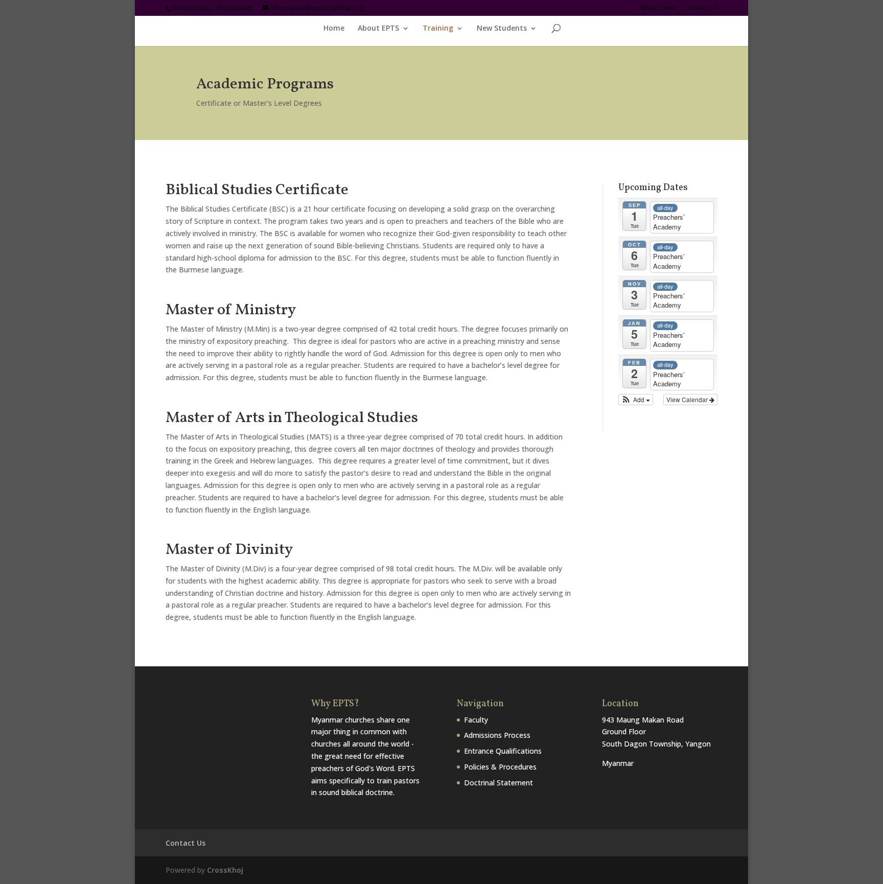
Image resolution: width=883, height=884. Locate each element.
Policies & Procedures (500, 767)
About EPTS (378, 29)
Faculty (476, 720)
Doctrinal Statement (498, 782)
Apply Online (658, 8)
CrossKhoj (225, 870)
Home (333, 29)
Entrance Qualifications (503, 751)
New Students (502, 29)
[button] (636, 399)
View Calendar (687, 399)
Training (438, 29)
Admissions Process (497, 735)
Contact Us (701, 8)
